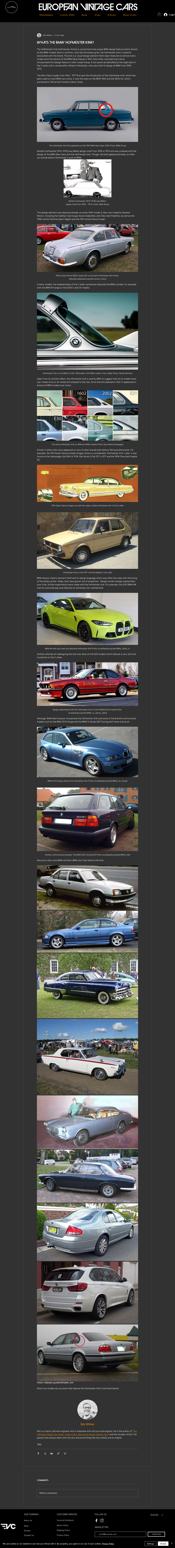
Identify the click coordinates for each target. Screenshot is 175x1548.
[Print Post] (65, 1453)
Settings (150, 1543)
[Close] (171, 1543)
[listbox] (157, 1515)
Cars (39, 1444)
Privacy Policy (108, 1543)
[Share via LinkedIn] (51, 1453)
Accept (163, 1543)
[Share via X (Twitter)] (45, 1453)
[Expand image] (87, 887)
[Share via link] (58, 1453)
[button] (97, 15)
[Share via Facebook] (38, 1453)
